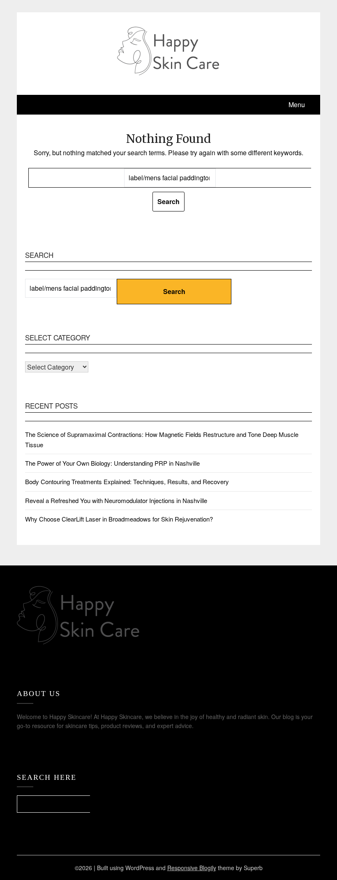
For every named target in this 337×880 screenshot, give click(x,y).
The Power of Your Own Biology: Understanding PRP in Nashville (112, 463)
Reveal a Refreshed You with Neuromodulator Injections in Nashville (116, 500)
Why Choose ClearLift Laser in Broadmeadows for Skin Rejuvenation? (119, 519)
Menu (297, 104)
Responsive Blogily (191, 868)
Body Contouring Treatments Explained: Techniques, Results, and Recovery (127, 481)
